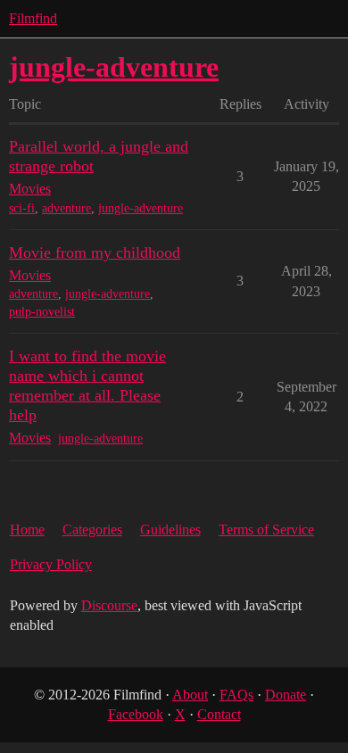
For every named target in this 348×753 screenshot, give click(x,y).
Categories (92, 529)
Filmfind (33, 18)
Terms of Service (266, 529)
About (190, 694)
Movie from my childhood (94, 252)
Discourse (109, 605)
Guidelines (170, 529)
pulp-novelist (42, 312)
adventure (66, 208)
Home (27, 529)
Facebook (135, 714)
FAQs (236, 694)
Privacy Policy (51, 564)
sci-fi (22, 208)
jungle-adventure (140, 208)
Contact (219, 714)
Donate (285, 694)
